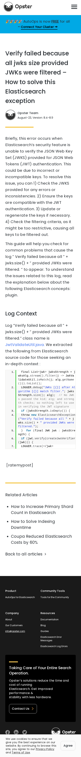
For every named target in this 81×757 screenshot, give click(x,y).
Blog (43, 625)
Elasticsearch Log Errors (54, 646)
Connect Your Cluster (37, 27)
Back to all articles (23, 554)
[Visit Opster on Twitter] (24, 732)
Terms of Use (21, 752)
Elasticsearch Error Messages (51, 638)
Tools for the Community (54, 597)
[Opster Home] (18, 7)
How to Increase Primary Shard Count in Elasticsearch (42, 509)
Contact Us (20, 708)
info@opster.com (15, 631)
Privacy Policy (45, 749)
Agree (68, 745)
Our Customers (14, 625)
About (8, 619)
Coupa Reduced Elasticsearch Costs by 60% (41, 539)
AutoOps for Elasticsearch (20, 597)
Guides (44, 631)
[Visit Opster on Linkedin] (16, 732)
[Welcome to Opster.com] (63, 732)
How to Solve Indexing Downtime (33, 524)
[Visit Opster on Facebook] (7, 732)
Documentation (49, 619)
